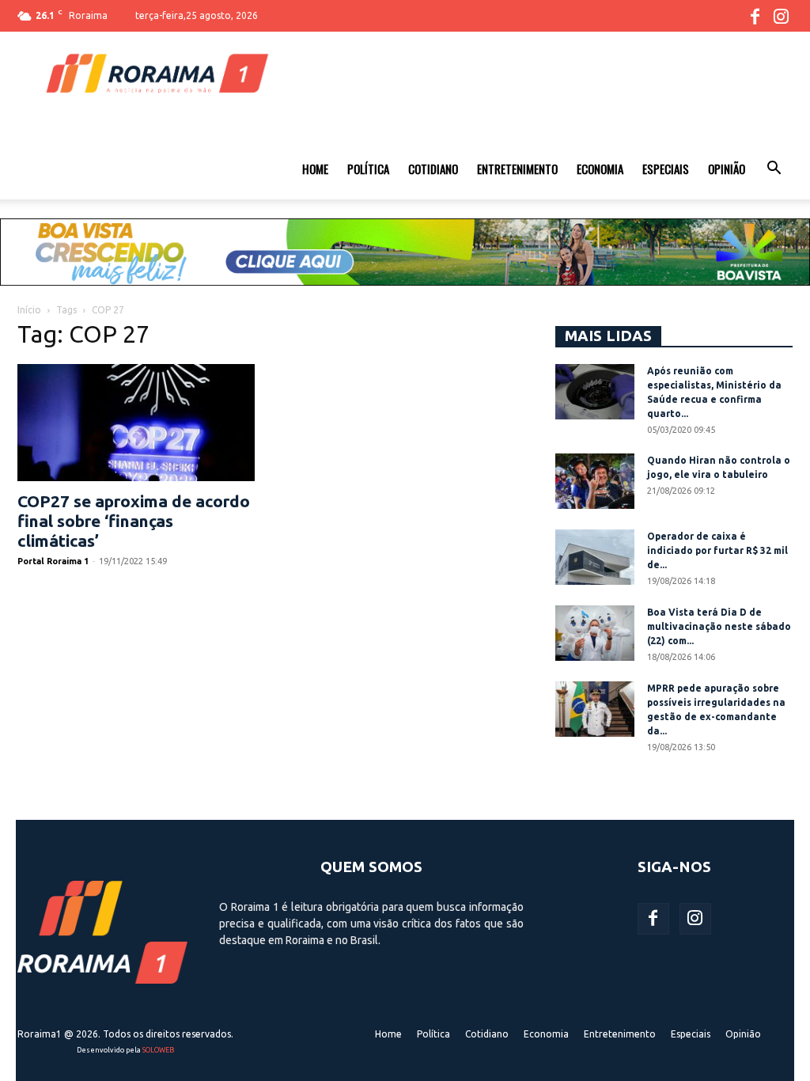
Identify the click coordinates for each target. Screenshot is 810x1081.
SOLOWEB (158, 1050)
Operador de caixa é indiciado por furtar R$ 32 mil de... (717, 550)
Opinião (726, 168)
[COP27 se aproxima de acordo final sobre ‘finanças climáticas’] (136, 422)
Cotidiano (433, 168)
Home (315, 168)
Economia (600, 168)
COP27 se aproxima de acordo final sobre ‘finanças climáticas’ (133, 520)
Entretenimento (517, 168)
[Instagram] (781, 16)
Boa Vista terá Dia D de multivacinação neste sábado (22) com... (719, 626)
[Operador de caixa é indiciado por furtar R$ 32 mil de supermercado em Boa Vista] (594, 557)
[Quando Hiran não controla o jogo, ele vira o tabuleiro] (594, 481)
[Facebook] (754, 16)
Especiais (665, 168)
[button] (774, 170)
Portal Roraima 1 (53, 561)
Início (29, 310)
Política (368, 168)
